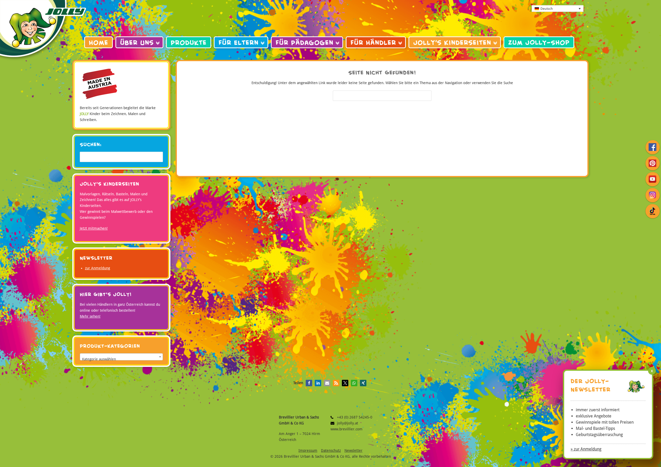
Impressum (307, 450)
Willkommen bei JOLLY (331, 20)
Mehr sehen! (90, 316)
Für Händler (373, 42)
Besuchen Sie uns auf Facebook (653, 147)
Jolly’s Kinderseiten (452, 42)
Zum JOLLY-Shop (539, 42)
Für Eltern (238, 42)
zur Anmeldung (97, 268)
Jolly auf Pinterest (653, 163)
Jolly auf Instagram (653, 195)
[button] (309, 383)
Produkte (189, 42)
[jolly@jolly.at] (333, 423)
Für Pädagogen (304, 42)
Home (98, 42)
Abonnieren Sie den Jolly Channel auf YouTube (653, 179)
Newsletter (353, 450)
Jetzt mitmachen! (94, 228)
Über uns (137, 42)
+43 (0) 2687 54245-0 (333, 417)
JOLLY (43, 31)
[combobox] (121, 356)
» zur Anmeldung (586, 449)
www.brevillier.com (346, 429)
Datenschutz (331, 450)
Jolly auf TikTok (653, 211)
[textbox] (121, 358)
